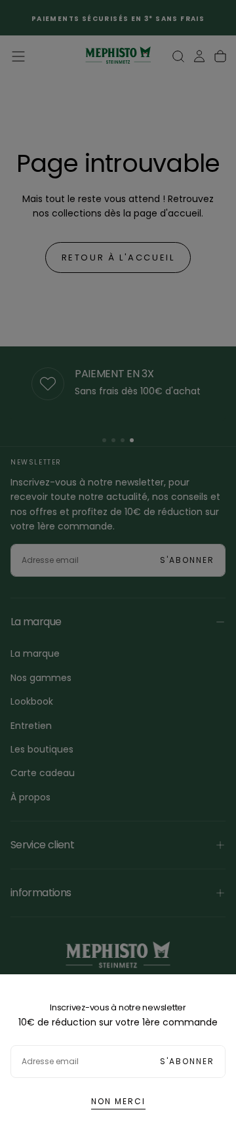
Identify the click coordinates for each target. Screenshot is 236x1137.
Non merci (118, 1101)
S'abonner (187, 1061)
